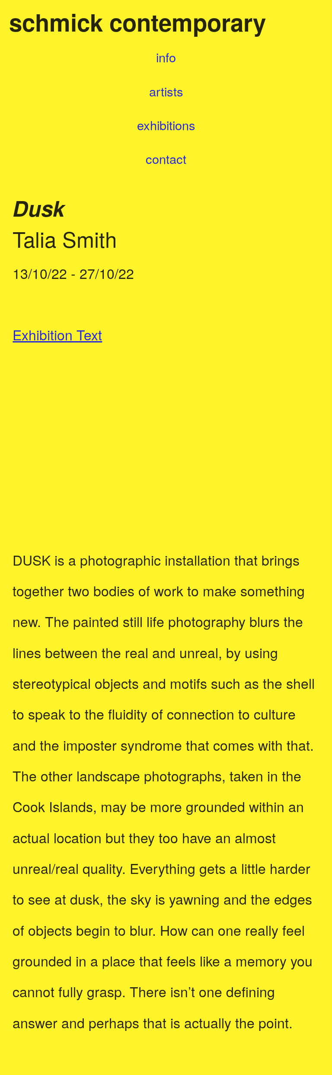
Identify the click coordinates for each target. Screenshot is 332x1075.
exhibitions (166, 125)
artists (159, 91)
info (166, 57)
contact (166, 158)
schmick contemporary (137, 22)
